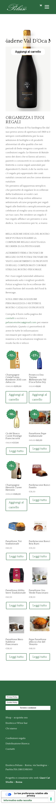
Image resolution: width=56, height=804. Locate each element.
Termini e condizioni (28, 708)
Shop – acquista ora (17, 717)
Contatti (10, 749)
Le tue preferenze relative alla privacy (31, 794)
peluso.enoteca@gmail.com (21, 322)
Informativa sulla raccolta (18, 800)
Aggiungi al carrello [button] (16, 397)
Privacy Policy (12, 697)
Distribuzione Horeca (17, 743)
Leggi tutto (16, 451)
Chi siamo (11, 728)
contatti (10, 318)
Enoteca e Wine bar (17, 723)
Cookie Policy (12, 702)
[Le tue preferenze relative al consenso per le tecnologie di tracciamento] (51, 799)
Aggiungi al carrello (27, 51)
